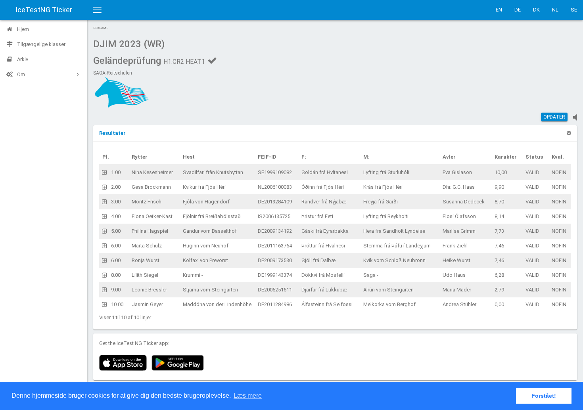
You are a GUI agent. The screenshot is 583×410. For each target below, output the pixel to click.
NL (555, 10)
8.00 (116, 275)
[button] (112, 133)
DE (517, 10)
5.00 (116, 231)
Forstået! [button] (543, 396)
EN (499, 10)
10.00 (117, 304)
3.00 (116, 202)
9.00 (116, 290)
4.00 (116, 216)
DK (536, 10)
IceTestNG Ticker (43, 10)
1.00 (116, 172)
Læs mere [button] (248, 395)
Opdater (554, 117)
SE (574, 10)
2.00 (116, 187)
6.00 (116, 246)
